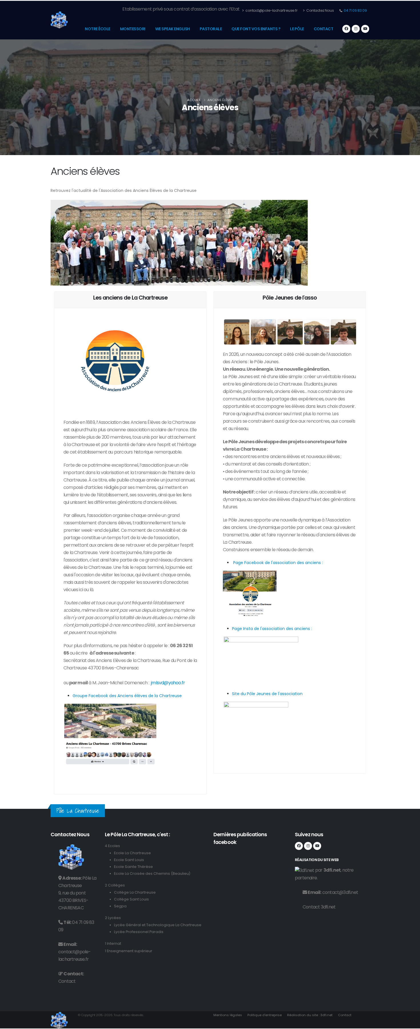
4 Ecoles (112, 845)
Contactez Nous (320, 10)
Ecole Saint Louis (129, 859)
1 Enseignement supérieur (128, 950)
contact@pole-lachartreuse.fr (271, 10)
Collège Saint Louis (131, 899)
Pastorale (211, 29)
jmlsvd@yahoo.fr (168, 682)
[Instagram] (356, 29)
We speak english (172, 29)
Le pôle (297, 29)
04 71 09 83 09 (355, 10)
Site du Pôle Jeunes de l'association (267, 694)
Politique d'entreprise (264, 1015)
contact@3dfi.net (340, 892)
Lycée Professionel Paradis (138, 931)
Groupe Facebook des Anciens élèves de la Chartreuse (127, 696)
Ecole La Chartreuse (132, 853)
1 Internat (113, 943)
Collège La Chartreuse (135, 892)
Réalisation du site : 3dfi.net (310, 1015)
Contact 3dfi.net (319, 907)
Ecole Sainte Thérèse (133, 866)
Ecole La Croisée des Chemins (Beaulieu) (152, 873)
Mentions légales (227, 1015)
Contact (323, 29)
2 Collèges (115, 885)
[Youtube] (365, 29)
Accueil (194, 100)
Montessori (132, 29)
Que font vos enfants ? (255, 29)
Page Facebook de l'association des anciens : (277, 562)
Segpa (120, 906)
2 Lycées (113, 917)
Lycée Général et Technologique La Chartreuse (157, 924)
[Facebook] (346, 29)
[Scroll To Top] (410, 1022)
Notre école (97, 29)
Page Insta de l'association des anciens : (272, 628)
